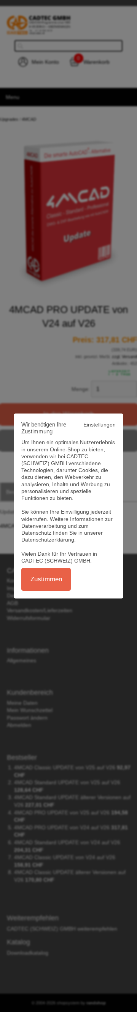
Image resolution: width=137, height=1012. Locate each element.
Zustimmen (46, 579)
